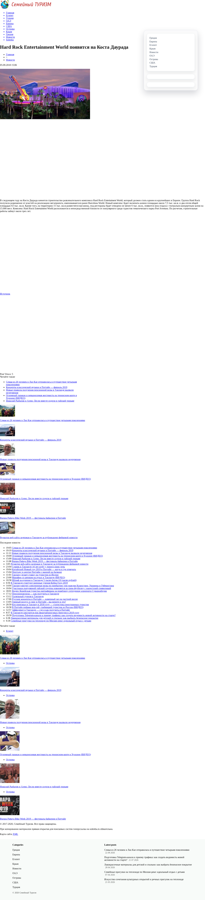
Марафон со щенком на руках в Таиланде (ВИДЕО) (38, 577)
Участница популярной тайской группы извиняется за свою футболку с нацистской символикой (61, 588)
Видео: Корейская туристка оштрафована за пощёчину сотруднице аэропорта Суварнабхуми (59, 591)
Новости (10, 60)
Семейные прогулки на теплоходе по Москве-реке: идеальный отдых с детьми (51, 620)
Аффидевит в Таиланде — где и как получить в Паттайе (41, 610)
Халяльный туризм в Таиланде (28, 596)
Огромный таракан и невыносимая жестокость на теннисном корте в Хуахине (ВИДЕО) (45, 479)
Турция (16, 887)
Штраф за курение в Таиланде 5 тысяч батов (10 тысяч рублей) (44, 580)
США (15, 882)
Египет (9, 631)
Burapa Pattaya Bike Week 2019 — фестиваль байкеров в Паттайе (33, 518)
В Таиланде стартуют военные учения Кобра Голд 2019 (39, 583)
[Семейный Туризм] (25, 8)
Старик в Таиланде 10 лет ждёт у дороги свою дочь (38, 566)
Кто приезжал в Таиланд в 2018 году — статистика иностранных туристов (50, 604)
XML (15, 834)
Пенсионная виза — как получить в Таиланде (35, 593)
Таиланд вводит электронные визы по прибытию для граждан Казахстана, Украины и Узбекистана (63, 585)
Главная (10, 54)
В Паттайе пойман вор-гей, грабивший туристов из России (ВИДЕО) (47, 607)
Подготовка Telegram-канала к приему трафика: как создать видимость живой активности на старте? (64, 615)
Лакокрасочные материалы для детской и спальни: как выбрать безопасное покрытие (54, 618)
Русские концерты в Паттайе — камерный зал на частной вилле (45, 599)
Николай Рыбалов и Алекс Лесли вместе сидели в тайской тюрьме (40, 401)
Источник (5, 294)
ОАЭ (15, 873)
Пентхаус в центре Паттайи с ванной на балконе (37, 572)
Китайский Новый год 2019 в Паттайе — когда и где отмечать (44, 569)
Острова (10, 663)
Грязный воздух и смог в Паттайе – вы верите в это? (39, 602)
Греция (16, 850)
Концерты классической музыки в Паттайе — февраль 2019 (36, 387)
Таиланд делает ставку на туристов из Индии (35, 575)
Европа (16, 854)
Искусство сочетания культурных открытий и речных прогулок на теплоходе (144, 879)
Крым (15, 864)
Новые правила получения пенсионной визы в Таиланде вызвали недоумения (40, 459)
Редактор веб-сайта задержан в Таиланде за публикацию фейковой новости (39, 537)
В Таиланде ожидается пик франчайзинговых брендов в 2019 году (45, 612)
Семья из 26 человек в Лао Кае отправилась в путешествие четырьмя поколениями (42, 420)
